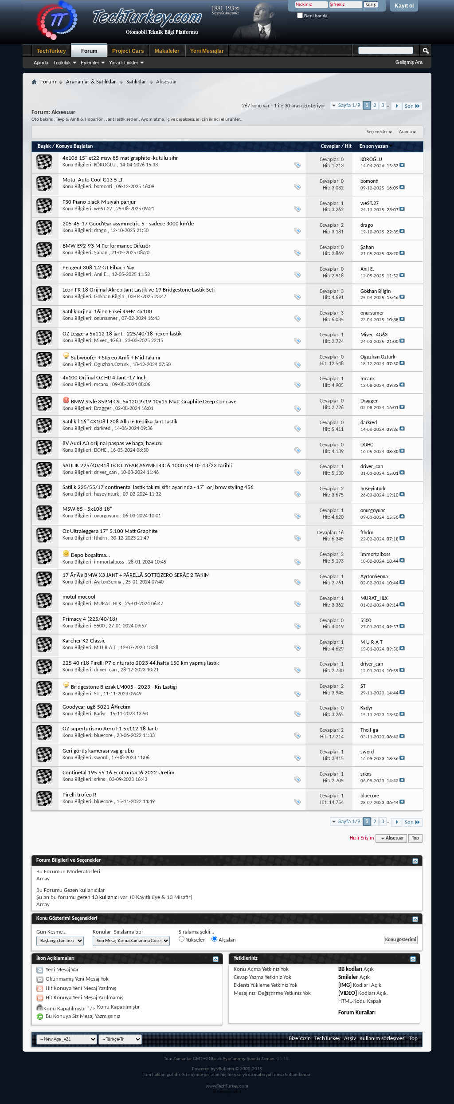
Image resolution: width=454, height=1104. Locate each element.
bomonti (103, 186)
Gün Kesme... (51, 932)
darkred (102, 428)
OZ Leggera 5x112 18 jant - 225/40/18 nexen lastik (122, 334)
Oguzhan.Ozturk (111, 364)
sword (100, 758)
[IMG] (345, 985)
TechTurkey (51, 51)
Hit (348, 146)
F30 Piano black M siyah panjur (99, 202)
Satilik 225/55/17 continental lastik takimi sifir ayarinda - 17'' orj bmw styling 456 (158, 487)
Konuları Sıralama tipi (118, 932)
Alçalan (226, 940)
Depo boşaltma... (90, 555)
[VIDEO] (347, 993)
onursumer (105, 318)
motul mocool (79, 597)
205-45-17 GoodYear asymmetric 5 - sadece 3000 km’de (128, 224)
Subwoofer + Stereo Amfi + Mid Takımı (115, 358)
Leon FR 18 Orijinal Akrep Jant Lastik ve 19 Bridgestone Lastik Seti (139, 290)
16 (341, 533)
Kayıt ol (404, 6)
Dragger (102, 408)
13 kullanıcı (105, 897)
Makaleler (167, 51)
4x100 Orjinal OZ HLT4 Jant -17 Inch (105, 378)
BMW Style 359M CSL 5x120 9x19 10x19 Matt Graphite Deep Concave (153, 402)
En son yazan (374, 146)
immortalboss (109, 562)
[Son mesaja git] (402, 166)
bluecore (103, 735)
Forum (89, 51)
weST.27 (103, 209)
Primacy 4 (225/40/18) (90, 619)
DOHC (100, 450)
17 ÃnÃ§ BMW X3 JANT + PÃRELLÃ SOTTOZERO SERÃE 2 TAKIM (136, 575)
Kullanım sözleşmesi (383, 1038)
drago (100, 230)
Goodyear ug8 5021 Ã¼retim (96, 707)
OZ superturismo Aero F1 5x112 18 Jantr (111, 729)
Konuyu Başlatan (74, 146)
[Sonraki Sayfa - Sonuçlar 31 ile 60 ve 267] (396, 106)
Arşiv (350, 1038)
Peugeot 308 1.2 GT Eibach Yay (98, 268)
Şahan (100, 253)
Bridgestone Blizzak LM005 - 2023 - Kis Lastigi (124, 687)
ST (96, 694)
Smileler (348, 977)
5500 (99, 626)
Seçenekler (377, 132)
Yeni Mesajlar (207, 51)
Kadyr (100, 714)
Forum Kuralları (357, 1013)
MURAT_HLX (107, 604)
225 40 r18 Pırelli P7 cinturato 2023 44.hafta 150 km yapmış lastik (141, 663)
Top (415, 838)
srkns (99, 779)
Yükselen (195, 940)
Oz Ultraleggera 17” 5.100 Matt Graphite (110, 531)
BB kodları (350, 969)
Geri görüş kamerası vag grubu (98, 751)
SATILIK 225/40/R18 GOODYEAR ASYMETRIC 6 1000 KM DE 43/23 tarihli (147, 466)
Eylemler (90, 62)
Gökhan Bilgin (109, 297)
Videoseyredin (227, 1092)
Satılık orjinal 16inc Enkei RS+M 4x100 (107, 312)
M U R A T (105, 648)
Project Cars (128, 51)
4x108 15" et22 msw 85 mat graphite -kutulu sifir (120, 158)
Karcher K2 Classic (84, 641)
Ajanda (41, 62)
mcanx (101, 384)
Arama (405, 132)
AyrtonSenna (107, 582)
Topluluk (62, 62)
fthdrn (100, 538)
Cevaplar (330, 146)
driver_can (105, 472)
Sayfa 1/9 (349, 105)
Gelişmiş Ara (409, 62)
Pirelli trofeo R (79, 795)
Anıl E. (101, 274)
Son (409, 106)
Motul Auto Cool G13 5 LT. (93, 180)
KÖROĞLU (105, 165)
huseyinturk (106, 494)
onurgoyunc (106, 516)
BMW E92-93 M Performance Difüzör (107, 246)
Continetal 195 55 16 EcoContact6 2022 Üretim (118, 773)
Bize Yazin (300, 1038)
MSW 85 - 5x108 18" (87, 509)
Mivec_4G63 (107, 340)
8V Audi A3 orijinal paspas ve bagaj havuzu (113, 443)
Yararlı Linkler (123, 62)
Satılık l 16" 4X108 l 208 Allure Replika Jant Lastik (120, 422)
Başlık (44, 146)
